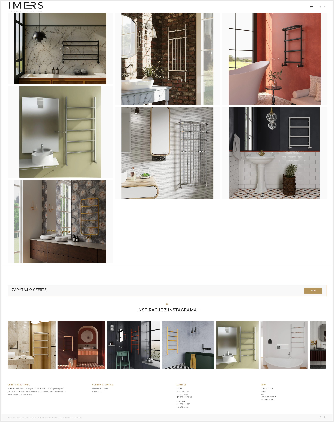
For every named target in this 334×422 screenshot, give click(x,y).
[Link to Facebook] (320, 7)
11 (176, 372)
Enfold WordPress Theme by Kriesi (71, 417)
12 (178, 372)
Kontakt (264, 391)
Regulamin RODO (267, 400)
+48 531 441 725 (183, 404)
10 (174, 372)
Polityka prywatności (268, 397)
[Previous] (14, 345)
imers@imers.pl (182, 407)
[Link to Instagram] (324, 7)
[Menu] (311, 7)
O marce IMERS (267, 388)
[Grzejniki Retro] (26, 7)
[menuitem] (311, 7)
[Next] (320, 345)
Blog (262, 394)
